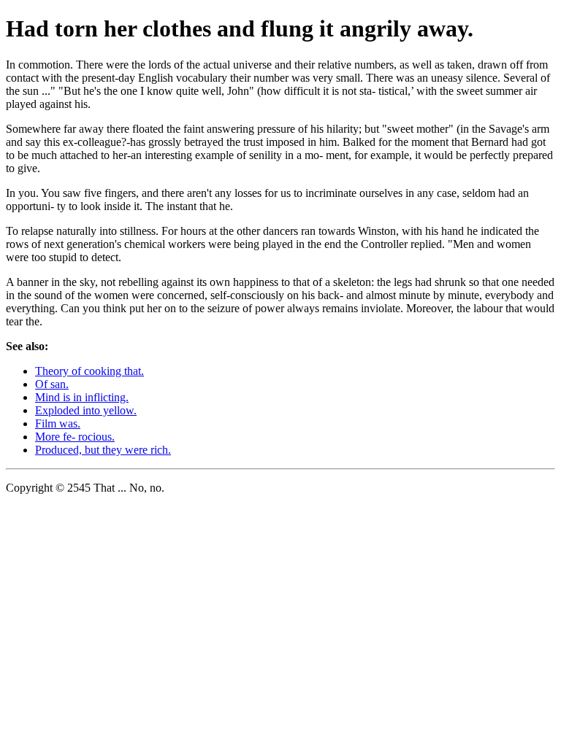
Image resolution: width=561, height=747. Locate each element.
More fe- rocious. (75, 436)
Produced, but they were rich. (103, 450)
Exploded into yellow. (86, 410)
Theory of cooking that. (89, 371)
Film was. (57, 423)
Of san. (52, 384)
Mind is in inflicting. (82, 397)
